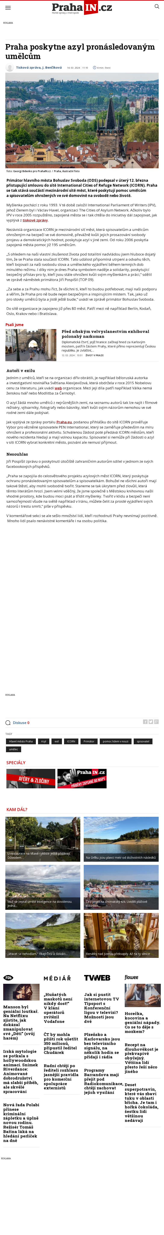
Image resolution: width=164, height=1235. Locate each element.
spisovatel (143, 741)
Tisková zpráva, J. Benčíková (39, 67)
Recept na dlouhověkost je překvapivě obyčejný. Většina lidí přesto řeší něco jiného (141, 1058)
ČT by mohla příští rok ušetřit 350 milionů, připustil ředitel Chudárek (61, 1043)
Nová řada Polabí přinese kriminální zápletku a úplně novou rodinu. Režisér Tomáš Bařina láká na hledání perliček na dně (21, 1122)
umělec (13, 749)
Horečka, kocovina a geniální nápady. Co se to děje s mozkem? (142, 1022)
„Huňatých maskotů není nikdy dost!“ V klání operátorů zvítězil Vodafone (58, 1008)
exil (57, 741)
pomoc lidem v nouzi (115, 741)
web (58, 388)
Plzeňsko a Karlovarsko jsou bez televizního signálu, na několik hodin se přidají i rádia (102, 1045)
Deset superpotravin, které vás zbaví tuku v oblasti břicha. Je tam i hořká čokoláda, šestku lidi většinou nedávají (141, 1102)
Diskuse (21, 722)
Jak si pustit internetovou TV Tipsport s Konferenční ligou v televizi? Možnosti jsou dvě (101, 1008)
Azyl (43, 741)
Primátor (89, 741)
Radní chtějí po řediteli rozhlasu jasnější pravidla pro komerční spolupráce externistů (61, 1076)
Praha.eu (64, 422)
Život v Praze (95, 355)
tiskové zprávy (35, 220)
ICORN (71, 741)
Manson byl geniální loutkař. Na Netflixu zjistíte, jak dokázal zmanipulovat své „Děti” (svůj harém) (20, 1022)
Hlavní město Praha (21, 741)
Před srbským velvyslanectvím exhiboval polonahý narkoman (105, 334)
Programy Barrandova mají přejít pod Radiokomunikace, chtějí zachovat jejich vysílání (103, 1081)
